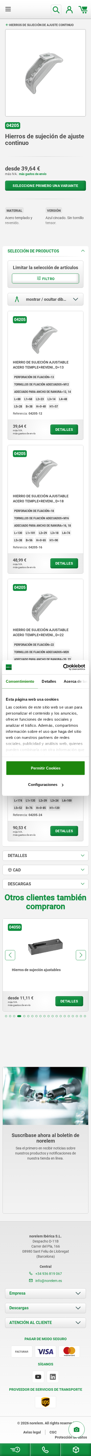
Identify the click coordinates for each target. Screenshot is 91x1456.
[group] (45, 965)
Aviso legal (32, 1432)
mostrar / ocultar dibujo (47, 299)
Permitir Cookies (45, 768)
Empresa (17, 1293)
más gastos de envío (33, 174)
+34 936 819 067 (48, 1274)
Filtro (48, 279)
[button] (6, 1016)
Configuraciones (42, 784)
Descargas (19, 1307)
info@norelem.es (48, 1281)
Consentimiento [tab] (20, 681)
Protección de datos (71, 1437)
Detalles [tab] (49, 681)
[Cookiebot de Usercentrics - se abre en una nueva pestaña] (64, 667)
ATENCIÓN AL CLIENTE (30, 1322)
